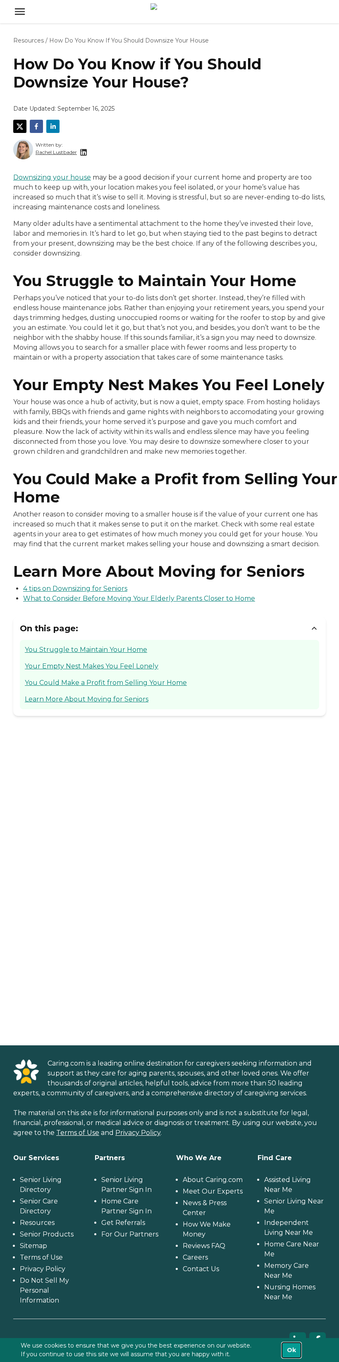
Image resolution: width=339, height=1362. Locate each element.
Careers (195, 1257)
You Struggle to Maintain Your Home (86, 650)
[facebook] (36, 126)
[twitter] (19, 126)
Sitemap (33, 1246)
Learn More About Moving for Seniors (86, 699)
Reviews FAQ (204, 1246)
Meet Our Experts (213, 1191)
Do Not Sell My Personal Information (44, 1290)
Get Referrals (123, 1223)
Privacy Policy (137, 1133)
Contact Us (201, 1269)
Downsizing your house (52, 177)
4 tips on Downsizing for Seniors (75, 588)
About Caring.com (213, 1180)
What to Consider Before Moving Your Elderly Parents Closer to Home (139, 598)
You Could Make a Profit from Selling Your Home (106, 683)
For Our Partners (129, 1234)
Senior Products (47, 1234)
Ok (291, 1350)
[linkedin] (53, 126)
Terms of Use (77, 1133)
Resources (28, 40)
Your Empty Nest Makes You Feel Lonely (91, 666)
